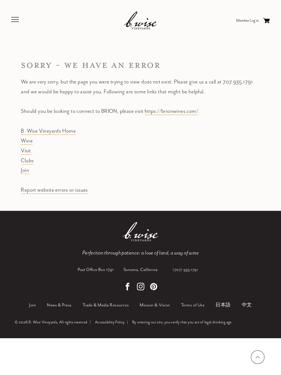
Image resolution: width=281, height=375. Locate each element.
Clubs (27, 161)
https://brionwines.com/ (171, 111)
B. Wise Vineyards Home (48, 131)
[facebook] (127, 287)
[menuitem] (32, 305)
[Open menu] (15, 20)
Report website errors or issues (54, 190)
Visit (26, 151)
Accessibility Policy (110, 322)
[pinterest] (153, 287)
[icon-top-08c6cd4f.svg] (258, 357)
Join (25, 170)
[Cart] (266, 20)
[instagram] (140, 287)
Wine (27, 141)
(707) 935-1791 (185, 270)
